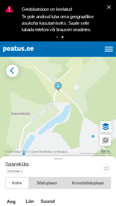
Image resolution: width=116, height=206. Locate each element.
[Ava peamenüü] (109, 49)
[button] (57, 37)
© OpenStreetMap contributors (48, 151)
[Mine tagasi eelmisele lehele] (12, 71)
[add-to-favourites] (106, 169)
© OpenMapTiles (16, 151)
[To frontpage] (32, 49)
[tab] (17, 183)
